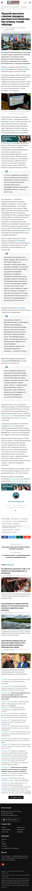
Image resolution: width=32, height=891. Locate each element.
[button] (16, 797)
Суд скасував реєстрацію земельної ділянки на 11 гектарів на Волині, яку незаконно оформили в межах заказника (14, 688)
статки (14, 532)
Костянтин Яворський (10, 27)
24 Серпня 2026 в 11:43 (21, 612)
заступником (22, 418)
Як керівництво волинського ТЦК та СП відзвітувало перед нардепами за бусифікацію (15, 571)
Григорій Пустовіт (6, 523)
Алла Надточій (20, 241)
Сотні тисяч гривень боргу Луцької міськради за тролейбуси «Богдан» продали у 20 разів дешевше (16, 733)
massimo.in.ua (4, 872)
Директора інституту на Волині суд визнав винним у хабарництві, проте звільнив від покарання (15, 728)
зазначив (12, 426)
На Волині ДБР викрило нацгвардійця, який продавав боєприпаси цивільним (13, 709)
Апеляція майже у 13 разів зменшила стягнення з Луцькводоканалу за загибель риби (13, 722)
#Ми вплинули (21, 827)
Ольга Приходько (21, 27)
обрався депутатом (7, 415)
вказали (9, 143)
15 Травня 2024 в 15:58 (8, 29)
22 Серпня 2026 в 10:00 (23, 649)
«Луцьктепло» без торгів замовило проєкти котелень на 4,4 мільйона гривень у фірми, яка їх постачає (16, 746)
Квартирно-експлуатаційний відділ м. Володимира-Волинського (12, 526)
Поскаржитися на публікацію (10, 848)
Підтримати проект (11, 819)
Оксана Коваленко (9, 612)
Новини (4, 827)
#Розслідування (6, 829)
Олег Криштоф (8, 575)
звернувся (18, 130)
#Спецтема (20, 829)
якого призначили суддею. (20, 481)
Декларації (16, 523)
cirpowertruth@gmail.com (10, 815)
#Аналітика (5, 831)
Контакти (4, 846)
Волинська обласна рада (20, 521)
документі (13, 121)
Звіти (3, 841)
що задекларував (15, 479)
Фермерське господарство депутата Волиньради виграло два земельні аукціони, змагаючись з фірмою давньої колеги (14, 715)
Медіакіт (4, 843)
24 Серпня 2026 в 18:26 (19, 575)
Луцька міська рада (7, 529)
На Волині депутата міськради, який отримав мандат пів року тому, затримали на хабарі (15, 740)
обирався (16, 404)
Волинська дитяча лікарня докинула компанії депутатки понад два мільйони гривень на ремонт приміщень (14, 769)
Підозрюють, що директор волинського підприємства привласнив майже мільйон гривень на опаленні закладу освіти (14, 753)
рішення (27, 230)
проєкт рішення (6, 532)
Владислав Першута (10, 649)
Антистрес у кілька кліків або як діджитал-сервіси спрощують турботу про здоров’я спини (15, 703)
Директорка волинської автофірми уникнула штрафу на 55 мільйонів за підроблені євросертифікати (15, 762)
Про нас (4, 839)
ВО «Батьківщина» (7, 521)
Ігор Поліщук (21, 308)
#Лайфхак (20, 831)
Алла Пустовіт (24, 518)
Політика (17, 529)
